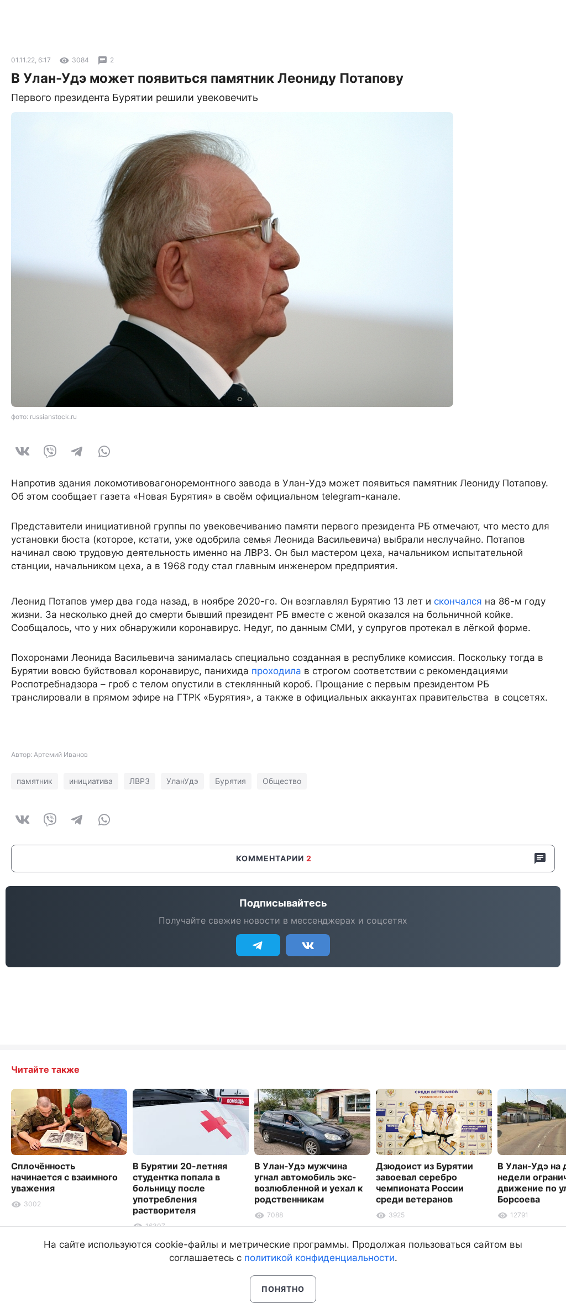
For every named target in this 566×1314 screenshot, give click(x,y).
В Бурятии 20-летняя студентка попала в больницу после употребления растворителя (180, 1188)
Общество (282, 781)
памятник (35, 781)
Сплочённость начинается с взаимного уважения (64, 1177)
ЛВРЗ (139, 781)
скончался (458, 601)
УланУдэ (182, 781)
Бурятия (230, 781)
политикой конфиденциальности (319, 1257)
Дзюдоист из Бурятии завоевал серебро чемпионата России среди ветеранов (424, 1183)
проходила (276, 670)
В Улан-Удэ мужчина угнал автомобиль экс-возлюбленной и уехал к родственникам (308, 1183)
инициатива (91, 781)
